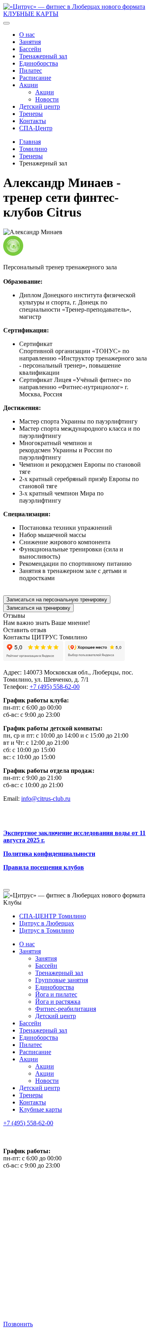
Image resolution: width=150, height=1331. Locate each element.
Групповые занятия (61, 980)
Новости (47, 99)
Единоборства (38, 63)
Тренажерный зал (43, 56)
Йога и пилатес (56, 994)
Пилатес (30, 70)
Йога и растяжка (57, 1001)
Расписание (35, 77)
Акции (28, 85)
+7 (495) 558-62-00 (28, 1123)
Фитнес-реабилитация (65, 1008)
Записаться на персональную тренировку (56, 600)
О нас (27, 34)
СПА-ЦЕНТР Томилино (52, 916)
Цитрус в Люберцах (46, 923)
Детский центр (39, 106)
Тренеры (31, 113)
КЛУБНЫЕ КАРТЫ (30, 13)
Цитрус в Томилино (46, 930)
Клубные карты (40, 1109)
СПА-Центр (35, 128)
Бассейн (30, 49)
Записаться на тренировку (38, 608)
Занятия (30, 41)
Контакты (32, 120)
